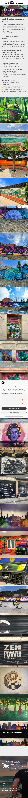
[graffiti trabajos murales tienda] (14, 626)
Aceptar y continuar (14, 408)
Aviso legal (5, 784)
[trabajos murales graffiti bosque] (14, 707)
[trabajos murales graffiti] (14, 544)
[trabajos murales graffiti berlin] (14, 517)
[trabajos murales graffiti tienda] (14, 490)
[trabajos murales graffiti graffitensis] (14, 110)
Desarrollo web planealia (9, 790)
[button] (2, 2)
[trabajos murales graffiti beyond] (14, 599)
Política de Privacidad (18, 416)
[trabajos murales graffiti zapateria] (14, 463)
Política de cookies (9, 416)
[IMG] (14, 354)
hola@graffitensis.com (18, 768)
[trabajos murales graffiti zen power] (14, 653)
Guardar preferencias (14, 412)
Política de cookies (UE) (9, 788)
